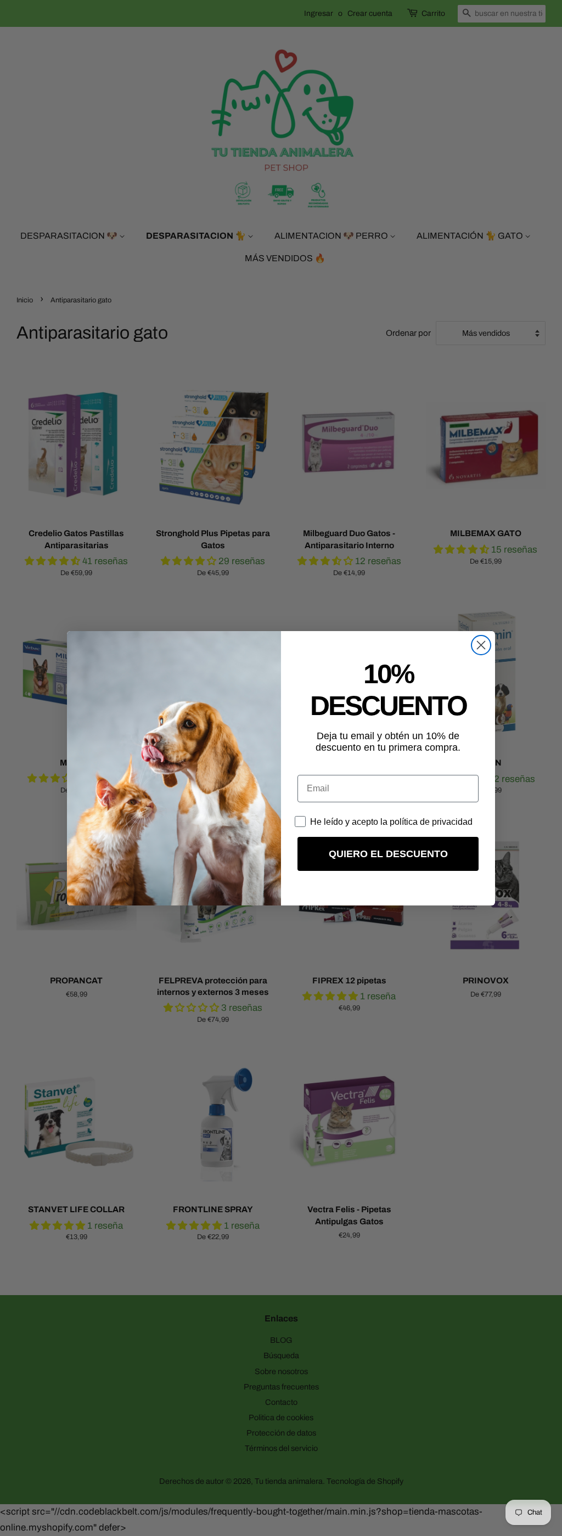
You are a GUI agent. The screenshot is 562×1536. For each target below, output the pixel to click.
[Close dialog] (481, 645)
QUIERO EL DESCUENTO (388, 853)
